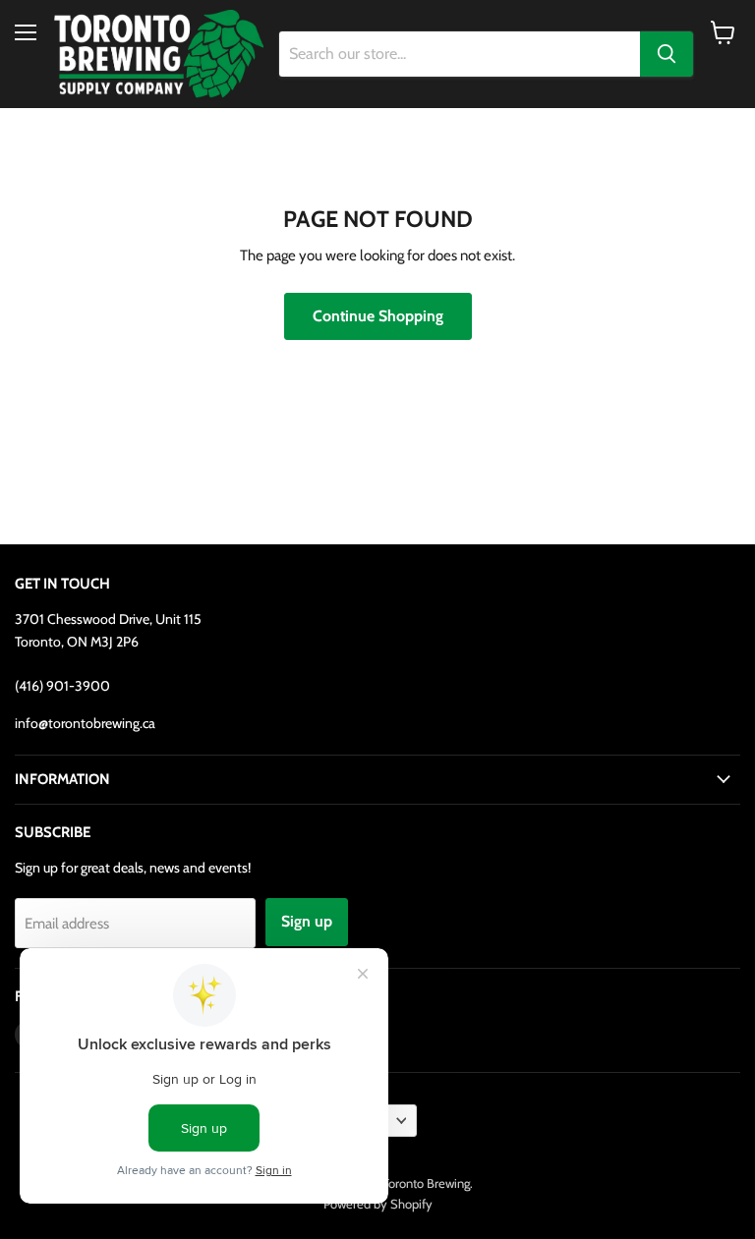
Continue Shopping (378, 316)
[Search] (666, 54)
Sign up (306, 921)
